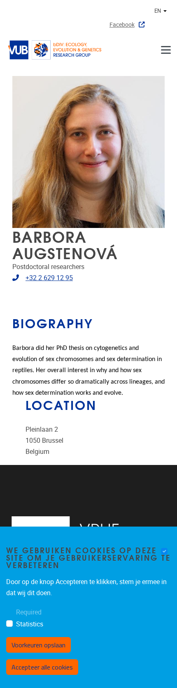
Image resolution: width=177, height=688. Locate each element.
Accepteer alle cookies (42, 667)
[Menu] (166, 49)
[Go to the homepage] (57, 49)
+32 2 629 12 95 (49, 278)
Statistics (29, 624)
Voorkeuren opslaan (38, 645)
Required (29, 612)
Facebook (122, 24)
